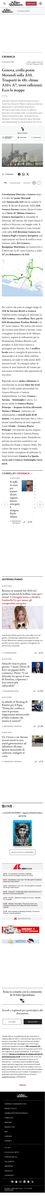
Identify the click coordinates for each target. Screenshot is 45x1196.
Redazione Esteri (10, 691)
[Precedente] (5, 505)
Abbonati (31, 4)
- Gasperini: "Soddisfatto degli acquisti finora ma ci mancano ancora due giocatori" (22, 892)
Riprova (23, 1085)
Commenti (9, 174)
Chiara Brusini (9, 653)
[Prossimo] (40, 505)
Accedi (12, 1022)
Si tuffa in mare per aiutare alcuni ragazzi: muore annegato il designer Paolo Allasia (15, 499)
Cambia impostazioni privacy (16, 1113)
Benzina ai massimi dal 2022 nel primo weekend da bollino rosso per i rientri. (22, 594)
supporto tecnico (8, 1077)
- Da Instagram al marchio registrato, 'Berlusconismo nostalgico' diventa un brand (18, 874)
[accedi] (40, 3)
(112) (41, 691)
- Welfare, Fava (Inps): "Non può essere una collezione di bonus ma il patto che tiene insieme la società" (20, 905)
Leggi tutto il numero (22, 852)
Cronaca (8, 56)
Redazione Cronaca (15, 522)
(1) (42, 761)
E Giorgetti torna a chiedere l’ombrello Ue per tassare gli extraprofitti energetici (21, 600)
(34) (41, 726)
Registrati (33, 1022)
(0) (31, 522)
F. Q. (4, 96)
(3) (42, 653)
